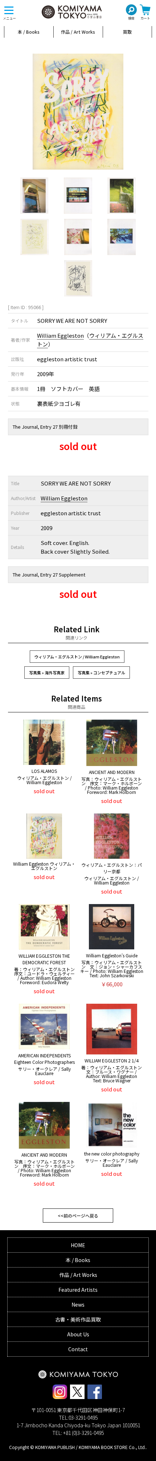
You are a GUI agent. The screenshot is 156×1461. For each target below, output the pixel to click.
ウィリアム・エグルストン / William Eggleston (77, 656)
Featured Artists (78, 1289)
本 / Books (29, 32)
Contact (78, 1349)
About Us (78, 1334)
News (78, 1304)
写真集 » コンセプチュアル (101, 672)
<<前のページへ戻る (78, 1215)
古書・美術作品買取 (78, 1319)
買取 (127, 32)
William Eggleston (60, 335)
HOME (78, 1245)
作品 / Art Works (78, 32)
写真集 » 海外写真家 (47, 672)
